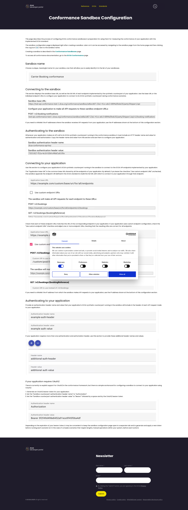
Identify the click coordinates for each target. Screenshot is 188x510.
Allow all (122, 274)
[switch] (83, 266)
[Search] (155, 6)
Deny (66, 274)
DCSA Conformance (75, 55)
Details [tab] (94, 241)
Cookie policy (121, 500)
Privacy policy (111, 500)
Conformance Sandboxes (66, 51)
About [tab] (123, 241)
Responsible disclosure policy (153, 500)
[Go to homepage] (34, 6)
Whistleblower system (134, 500)
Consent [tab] (65, 241)
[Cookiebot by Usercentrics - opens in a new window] (127, 234)
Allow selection (94, 274)
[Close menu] (161, 4)
